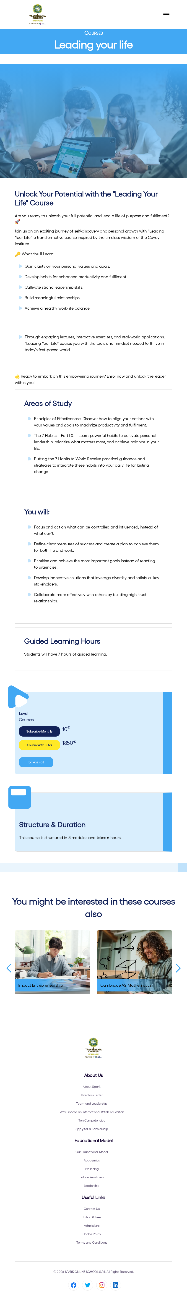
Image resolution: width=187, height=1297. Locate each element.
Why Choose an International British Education (92, 1112)
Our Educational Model (91, 1152)
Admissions (91, 1225)
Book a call (36, 762)
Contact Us (91, 1209)
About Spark (91, 1086)
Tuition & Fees (91, 1217)
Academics (92, 1160)
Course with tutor (39, 745)
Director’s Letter (92, 1095)
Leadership (91, 1185)
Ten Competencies (91, 1120)
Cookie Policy (92, 1234)
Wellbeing (92, 1169)
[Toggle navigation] (166, 14)
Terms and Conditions (91, 1242)
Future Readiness (92, 1177)
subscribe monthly (39, 731)
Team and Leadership (91, 1103)
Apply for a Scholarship (91, 1129)
